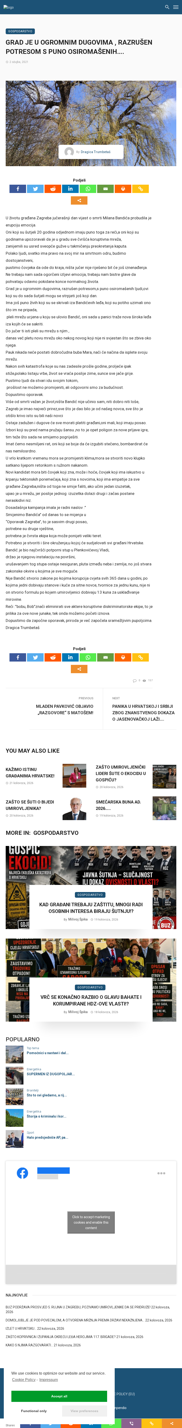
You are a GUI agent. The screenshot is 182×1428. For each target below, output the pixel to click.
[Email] (105, 189)
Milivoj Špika (78, 919)
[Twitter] (35, 189)
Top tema (33, 1048)
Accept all (59, 1396)
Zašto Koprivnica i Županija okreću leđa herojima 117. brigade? (61, 1337)
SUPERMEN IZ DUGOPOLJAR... (51, 1074)
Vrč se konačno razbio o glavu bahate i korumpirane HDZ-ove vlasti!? (91, 1000)
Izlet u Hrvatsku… (21, 1328)
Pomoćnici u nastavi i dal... (48, 1053)
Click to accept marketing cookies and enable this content (91, 1222)
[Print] (123, 189)
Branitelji (33, 1090)
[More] (79, 200)
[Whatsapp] (88, 189)
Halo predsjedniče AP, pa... (47, 1137)
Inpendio (120, 1408)
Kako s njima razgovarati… (29, 1345)
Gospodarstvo (20, 31)
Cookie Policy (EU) (120, 1394)
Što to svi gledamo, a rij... (47, 1095)
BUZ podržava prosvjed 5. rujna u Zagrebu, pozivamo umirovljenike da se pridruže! (78, 1307)
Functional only (34, 1411)
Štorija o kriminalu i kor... (46, 1116)
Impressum (48, 1380)
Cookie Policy (24, 1380)
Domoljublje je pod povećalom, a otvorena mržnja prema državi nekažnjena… (75, 1320)
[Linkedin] (70, 189)
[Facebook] (17, 189)
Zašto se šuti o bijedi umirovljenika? (30, 805)
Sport (30, 1132)
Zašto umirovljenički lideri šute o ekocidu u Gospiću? (121, 773)
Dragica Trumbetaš (95, 152)
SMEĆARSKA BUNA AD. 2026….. (118, 805)
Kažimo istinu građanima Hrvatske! (30, 772)
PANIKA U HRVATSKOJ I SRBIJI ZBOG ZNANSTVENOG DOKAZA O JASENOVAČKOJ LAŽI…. (143, 713)
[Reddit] (53, 189)
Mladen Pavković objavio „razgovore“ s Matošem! (64, 709)
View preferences (84, 1411)
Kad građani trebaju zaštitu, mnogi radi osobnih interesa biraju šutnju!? (91, 908)
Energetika (34, 1069)
